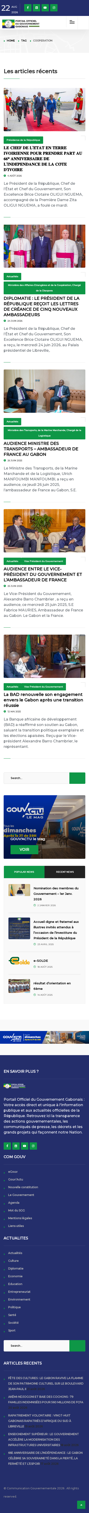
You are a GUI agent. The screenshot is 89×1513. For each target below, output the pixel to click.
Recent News (65, 871)
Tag (24, 40)
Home (11, 40)
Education (15, 1284)
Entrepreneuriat (19, 1291)
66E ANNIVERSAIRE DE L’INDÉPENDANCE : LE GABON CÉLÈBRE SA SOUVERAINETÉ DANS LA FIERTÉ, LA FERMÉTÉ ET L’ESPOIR (45, 1458)
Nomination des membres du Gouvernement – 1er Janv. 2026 (56, 893)
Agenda (13, 1202)
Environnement (19, 1299)
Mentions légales (20, 1218)
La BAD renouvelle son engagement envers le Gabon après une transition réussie (43, 700)
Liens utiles (16, 1226)
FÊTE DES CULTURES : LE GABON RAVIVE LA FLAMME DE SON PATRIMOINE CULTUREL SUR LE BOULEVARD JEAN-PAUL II (46, 1383)
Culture (13, 1260)
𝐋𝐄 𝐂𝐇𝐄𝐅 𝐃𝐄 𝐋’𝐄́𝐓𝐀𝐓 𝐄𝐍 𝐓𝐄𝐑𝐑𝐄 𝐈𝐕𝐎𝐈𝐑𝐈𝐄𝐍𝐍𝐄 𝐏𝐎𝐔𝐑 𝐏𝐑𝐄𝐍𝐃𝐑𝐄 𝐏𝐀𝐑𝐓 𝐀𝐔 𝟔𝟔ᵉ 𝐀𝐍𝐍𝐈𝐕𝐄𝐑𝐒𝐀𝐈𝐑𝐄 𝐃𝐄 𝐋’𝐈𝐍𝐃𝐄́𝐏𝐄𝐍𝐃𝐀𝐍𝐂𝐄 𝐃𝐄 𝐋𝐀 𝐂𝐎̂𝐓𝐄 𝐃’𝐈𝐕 (43, 158)
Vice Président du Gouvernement (43, 561)
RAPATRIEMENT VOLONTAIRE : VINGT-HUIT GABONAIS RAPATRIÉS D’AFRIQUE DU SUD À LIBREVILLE (39, 1421)
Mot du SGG (16, 1210)
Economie (15, 1276)
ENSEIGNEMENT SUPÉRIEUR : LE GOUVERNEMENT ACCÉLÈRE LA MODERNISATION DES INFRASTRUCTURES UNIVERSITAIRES (43, 1439)
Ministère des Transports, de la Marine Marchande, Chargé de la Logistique (44, 433)
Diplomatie (16, 1268)
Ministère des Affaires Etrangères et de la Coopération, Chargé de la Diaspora (44, 288)
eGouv (13, 1171)
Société (13, 1322)
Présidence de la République (23, 139)
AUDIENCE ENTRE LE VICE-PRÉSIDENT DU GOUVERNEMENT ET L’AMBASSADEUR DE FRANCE (43, 574)
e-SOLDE (41, 960)
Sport (12, 1330)
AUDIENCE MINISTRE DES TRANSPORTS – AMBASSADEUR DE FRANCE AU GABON (41, 449)
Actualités (12, 276)
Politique (14, 1307)
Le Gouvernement (21, 1195)
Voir (24, 849)
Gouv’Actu (15, 1179)
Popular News (24, 871)
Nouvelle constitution (23, 1187)
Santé (12, 1315)
